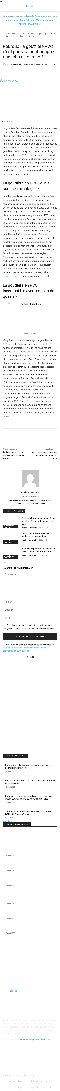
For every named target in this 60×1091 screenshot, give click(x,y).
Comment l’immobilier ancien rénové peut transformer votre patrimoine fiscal (38, 521)
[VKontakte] (44, 1061)
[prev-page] (4, 563)
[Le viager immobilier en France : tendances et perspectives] (11, 538)
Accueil (6, 33)
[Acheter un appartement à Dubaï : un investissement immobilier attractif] (11, 553)
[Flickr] (30, 1061)
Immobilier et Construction (22, 33)
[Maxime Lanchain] (5, 64)
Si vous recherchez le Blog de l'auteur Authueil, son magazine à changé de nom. (30, 20)
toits (18, 351)
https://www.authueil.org (30, 496)
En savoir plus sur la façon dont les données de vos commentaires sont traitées (28, 647)
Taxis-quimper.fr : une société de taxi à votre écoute (13, 455)
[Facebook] (23, 1061)
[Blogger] (15, 1061)
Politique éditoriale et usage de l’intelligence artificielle (30, 1088)
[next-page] (6, 563)
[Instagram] (37, 1061)
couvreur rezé (10, 276)
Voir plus (7, 821)
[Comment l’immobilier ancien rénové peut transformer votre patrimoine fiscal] (11, 522)
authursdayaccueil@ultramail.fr (35, 1039)
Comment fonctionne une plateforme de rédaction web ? (44, 455)
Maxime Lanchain (22, 64)
